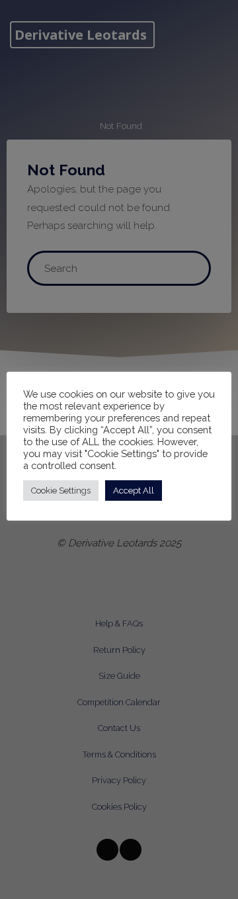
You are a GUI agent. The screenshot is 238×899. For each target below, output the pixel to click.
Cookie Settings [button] (61, 490)
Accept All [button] (133, 490)
